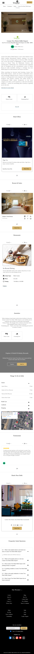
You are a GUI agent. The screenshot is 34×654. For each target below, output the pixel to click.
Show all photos (26, 30)
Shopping (3, 408)
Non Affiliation (25, 601)
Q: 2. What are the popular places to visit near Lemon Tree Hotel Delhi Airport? (13, 559)
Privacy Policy (9, 603)
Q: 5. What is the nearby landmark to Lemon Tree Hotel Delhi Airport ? (14, 574)
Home (4, 6)
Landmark (3, 404)
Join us (22, 364)
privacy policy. (20, 631)
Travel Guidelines (9, 614)
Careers (9, 599)
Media (9, 610)
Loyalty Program (25, 616)
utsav (25, 612)
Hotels (14, 6)
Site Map (9, 612)
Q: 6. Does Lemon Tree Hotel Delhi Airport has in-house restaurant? (14, 579)
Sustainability (9, 616)
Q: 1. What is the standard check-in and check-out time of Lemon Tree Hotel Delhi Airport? (13, 550)
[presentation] (8, 124)
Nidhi (25, 610)
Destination (9, 6)
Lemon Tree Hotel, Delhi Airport (24, 6)
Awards (9, 595)
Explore (5, 286)
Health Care (4, 401)
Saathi (25, 614)
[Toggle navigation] (3, 1)
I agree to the (17, 631)
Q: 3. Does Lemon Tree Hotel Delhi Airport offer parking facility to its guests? (13, 564)
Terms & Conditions (25, 603)
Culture (3, 382)
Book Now (26, 168)
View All (17, 106)
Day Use (25, 597)
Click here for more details (7, 87)
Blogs (25, 595)
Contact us (9, 601)
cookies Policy (25, 599)
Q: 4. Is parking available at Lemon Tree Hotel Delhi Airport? (14, 569)
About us (9, 597)
